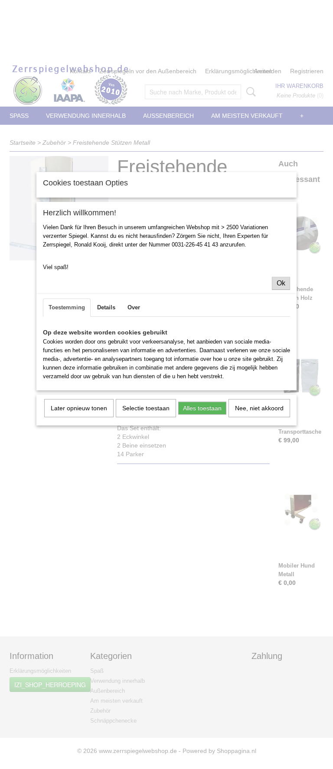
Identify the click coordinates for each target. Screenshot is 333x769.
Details (106, 307)
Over (133, 307)
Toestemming (67, 307)
